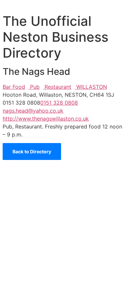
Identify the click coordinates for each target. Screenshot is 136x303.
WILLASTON (91, 86)
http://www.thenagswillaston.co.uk (46, 118)
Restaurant (57, 86)
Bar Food (14, 86)
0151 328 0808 (59, 102)
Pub (34, 86)
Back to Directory (32, 151)
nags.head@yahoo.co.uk (33, 110)
